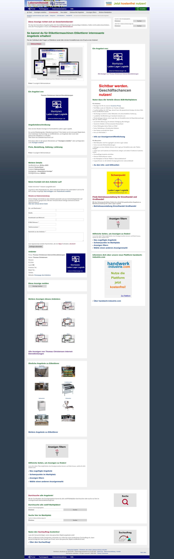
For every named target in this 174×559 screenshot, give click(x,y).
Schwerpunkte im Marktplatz (43, 474)
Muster (41, 301)
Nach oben (143, 552)
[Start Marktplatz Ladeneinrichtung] (47, 3)
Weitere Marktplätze (105, 12)
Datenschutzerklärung (109, 551)
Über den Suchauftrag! (40, 542)
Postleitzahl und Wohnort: (36, 217)
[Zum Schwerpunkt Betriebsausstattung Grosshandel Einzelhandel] (118, 183)
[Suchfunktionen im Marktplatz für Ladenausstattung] (125, 499)
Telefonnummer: (33, 227)
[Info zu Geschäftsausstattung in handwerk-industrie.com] (126, 3)
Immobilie (42, 317)
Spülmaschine (42, 398)
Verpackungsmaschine (41, 414)
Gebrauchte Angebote (77, 12)
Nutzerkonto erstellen (64, 191)
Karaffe (68, 414)
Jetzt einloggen (48, 191)
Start (30, 12)
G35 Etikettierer (61, 15)
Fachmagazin (43, 9)
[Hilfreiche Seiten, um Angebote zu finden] (57, 449)
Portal (33, 9)
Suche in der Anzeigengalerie (36, 507)
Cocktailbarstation (68, 382)
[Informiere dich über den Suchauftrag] (125, 535)
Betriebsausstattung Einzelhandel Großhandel (115, 206)
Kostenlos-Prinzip (116, 105)
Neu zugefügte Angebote (41, 471)
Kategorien (52, 15)
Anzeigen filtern (91, 12)
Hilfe (71, 9)
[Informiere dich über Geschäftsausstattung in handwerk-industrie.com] (118, 279)
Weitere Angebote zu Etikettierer (43, 432)
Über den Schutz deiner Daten (38, 204)
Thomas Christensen (102, 553)
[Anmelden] (141, 8)
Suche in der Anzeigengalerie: (122, 19)
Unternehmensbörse (59, 9)
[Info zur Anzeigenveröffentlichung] (118, 90)
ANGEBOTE (69, 15)
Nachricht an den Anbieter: (37, 231)
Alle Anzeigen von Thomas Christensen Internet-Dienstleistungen (118, 74)
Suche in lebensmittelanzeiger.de (37, 518)
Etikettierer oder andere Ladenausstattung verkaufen (93, 549)
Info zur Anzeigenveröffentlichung (109, 137)
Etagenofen (41, 382)
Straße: (30, 213)
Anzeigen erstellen (40, 12)
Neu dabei (64, 12)
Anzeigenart (32, 171)
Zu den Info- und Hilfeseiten (106, 165)
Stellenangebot (68, 301)
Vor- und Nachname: (35, 208)
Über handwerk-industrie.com (107, 301)
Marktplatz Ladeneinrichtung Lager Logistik (37, 15)
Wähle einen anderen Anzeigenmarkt (46, 481)
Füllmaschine (68, 398)
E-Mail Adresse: (33, 222)
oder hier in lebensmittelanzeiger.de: (124, 23)
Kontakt (119, 551)
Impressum (100, 551)
